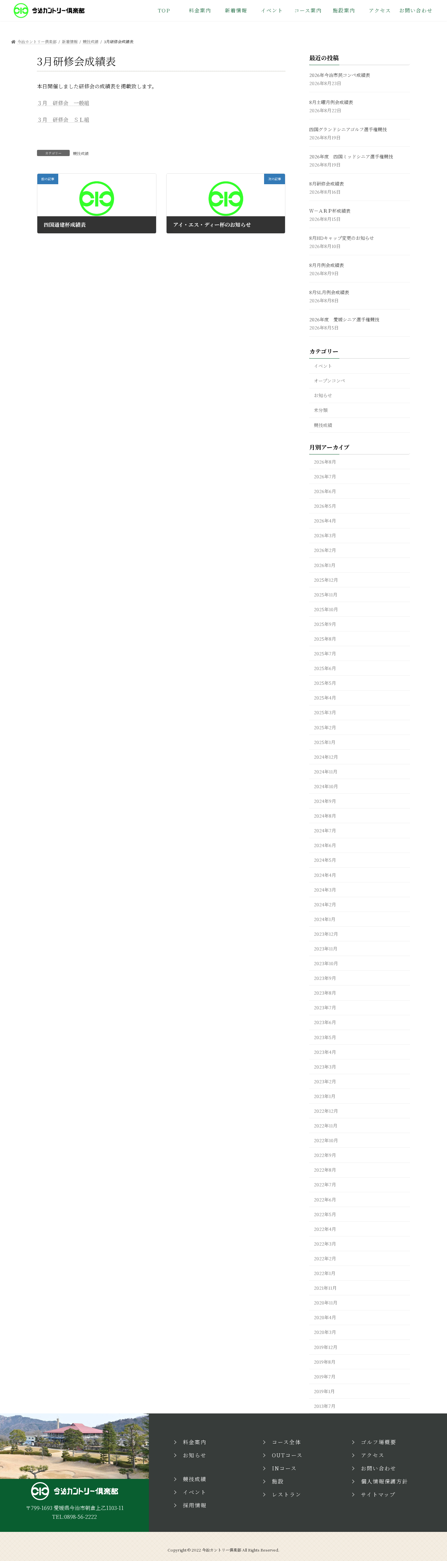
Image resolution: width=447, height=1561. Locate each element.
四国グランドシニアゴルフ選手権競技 (348, 129)
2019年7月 (324, 1376)
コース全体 (286, 1442)
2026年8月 (325, 461)
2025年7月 (325, 653)
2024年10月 (326, 786)
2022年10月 (326, 1140)
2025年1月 (324, 742)
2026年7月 (325, 476)
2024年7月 (325, 830)
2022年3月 (325, 1243)
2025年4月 (325, 697)
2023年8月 (325, 992)
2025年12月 (326, 580)
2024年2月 (325, 904)
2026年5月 (325, 506)
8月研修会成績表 (326, 183)
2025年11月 (325, 594)
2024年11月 (325, 771)
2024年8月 (325, 815)
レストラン (286, 1494)
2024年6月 (325, 845)
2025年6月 (325, 668)
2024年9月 (325, 801)
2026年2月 (325, 550)
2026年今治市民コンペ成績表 (339, 75)
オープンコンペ (329, 380)
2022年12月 (326, 1111)
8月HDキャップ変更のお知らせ (341, 238)
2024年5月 (325, 860)
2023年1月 (324, 1096)
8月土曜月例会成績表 (331, 102)
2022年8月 (325, 1169)
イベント (323, 366)
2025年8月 (325, 638)
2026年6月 (325, 491)
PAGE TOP (430, 1508)
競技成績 (81, 153)
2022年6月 (325, 1199)
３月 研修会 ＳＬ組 (63, 119)
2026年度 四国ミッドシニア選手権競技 (351, 156)
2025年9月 (325, 624)
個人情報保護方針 (384, 1481)
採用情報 (194, 1505)
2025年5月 (325, 683)
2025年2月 (325, 727)
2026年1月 (324, 565)
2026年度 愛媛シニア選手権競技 (344, 319)
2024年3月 (325, 889)
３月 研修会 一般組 (63, 103)
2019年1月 (324, 1391)
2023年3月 (325, 1066)
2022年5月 (325, 1214)
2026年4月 (325, 520)
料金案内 (194, 1442)
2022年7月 (325, 1184)
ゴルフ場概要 (378, 1442)
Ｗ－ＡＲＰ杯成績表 (329, 210)
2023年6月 (325, 1022)
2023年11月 (325, 948)
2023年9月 (325, 978)
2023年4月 (325, 1052)
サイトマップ (378, 1494)
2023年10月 (326, 963)
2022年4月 (325, 1229)
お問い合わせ (378, 1468)
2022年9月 (325, 1155)
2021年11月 (325, 1288)
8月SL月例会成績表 (329, 292)
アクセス (372, 1455)
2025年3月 (325, 712)
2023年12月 (326, 934)
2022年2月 (325, 1258)
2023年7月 (325, 1007)
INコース (284, 1468)
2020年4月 (325, 1317)
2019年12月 (325, 1347)
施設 (278, 1481)
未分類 (321, 410)
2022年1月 (324, 1273)
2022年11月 (325, 1125)
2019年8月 (324, 1361)
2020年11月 (325, 1302)
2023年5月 (325, 1037)
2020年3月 (325, 1332)
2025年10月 (326, 609)
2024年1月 (324, 919)
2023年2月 (325, 1081)
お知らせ (323, 395)
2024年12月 (326, 757)
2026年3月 (325, 535)
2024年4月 (325, 875)
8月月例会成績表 (326, 265)
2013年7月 (324, 1406)
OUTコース (287, 1455)
